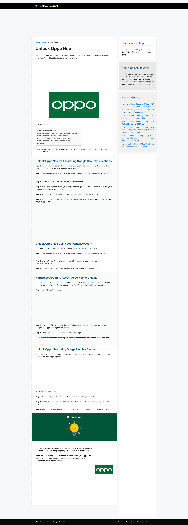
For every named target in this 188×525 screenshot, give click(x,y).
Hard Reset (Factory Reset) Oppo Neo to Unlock (54, 138)
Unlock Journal (49, 6)
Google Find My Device (55, 397)
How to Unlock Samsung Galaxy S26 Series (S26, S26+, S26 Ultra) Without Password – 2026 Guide (138, 129)
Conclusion (41, 143)
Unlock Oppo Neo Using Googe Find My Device (53, 141)
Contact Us (149, 522)
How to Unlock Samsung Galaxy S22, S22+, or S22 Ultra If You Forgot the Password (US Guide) (138, 138)
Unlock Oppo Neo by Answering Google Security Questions (58, 133)
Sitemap (140, 522)
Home (38, 42)
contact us (142, 52)
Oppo (44, 42)
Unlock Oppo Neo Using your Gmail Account (52, 136)
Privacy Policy (130, 522)
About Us (120, 522)
